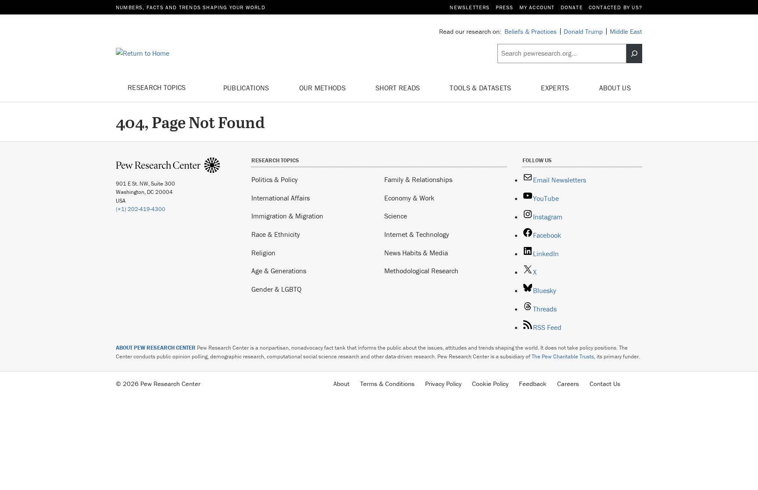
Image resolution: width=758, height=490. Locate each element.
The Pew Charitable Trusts (563, 356)
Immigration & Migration (287, 215)
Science (395, 215)
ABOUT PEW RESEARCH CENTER (156, 347)
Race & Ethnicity (275, 234)
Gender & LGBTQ (276, 289)
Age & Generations (278, 270)
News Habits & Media (416, 252)
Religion (263, 252)
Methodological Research (421, 270)
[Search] (634, 53)
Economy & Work (409, 197)
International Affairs (280, 197)
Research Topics (158, 87)
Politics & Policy (274, 179)
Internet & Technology (416, 234)
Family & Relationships (418, 179)
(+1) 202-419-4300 (140, 209)
